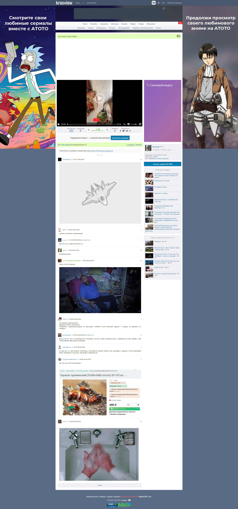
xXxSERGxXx (66, 159)
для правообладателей (129, 496)
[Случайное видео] (158, 3)
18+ (163, 3)
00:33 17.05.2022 (74, 230)
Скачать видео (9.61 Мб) (162, 164)
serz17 (64, 421)
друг (169, 150)
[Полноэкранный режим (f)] (140, 124)
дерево (139, 145)
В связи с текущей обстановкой (165, 274)
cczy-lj (64, 319)
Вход (77, 3)
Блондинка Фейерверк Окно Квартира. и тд (163, 207)
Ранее (100, 485)
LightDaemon (64, 339)
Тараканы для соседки (161, 181)
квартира (165, 158)
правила (102, 496)
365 (71, 130)
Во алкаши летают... (161, 187)
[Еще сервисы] (130, 130)
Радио (133, 24)
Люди (141, 24)
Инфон (124, 500)
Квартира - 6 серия (160, 193)
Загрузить (81, 28)
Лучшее (112, 28)
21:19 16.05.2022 (73, 250)
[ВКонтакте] (126, 130)
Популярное (101, 28)
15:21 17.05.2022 (79, 159)
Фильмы (115, 24)
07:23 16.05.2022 (79, 335)
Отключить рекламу (174, 3)
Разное (155, 157)
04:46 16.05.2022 (85, 359)
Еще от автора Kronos (163, 237)
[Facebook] (120, 130)
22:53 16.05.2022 (76, 240)
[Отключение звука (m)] (128, 124)
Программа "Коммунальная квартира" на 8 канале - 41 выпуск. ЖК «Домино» (167, 213)
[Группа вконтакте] (153, 4)
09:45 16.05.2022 (75, 319)
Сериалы (104, 24)
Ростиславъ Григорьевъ (71, 260)
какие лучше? (159, 267)
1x (124, 124)
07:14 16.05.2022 (79, 347)
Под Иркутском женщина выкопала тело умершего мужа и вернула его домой (166, 175)
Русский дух (66, 335)
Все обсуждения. (65, 145)
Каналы (93, 24)
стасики (159, 158)
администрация (92, 496)
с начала (130, 145)
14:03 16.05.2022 (88, 260)
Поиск (158, 28)
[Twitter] (123, 130)
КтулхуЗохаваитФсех (69, 359)
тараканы (152, 158)
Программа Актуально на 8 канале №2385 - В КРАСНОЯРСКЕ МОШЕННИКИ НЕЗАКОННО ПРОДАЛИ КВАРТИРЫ (162, 228)
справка (109, 496)
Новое (90, 28)
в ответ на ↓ (86, 240)
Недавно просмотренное (143, 28)
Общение (151, 24)
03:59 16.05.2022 (75, 421)
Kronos (155, 146)
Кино (85, 24)
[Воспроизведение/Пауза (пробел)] (58, 124)
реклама (117, 496)
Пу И (64, 250)
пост (164, 150)
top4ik (62, 244)
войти (94, 151)
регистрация (91, 3)
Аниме (124, 24)
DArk (64, 230)
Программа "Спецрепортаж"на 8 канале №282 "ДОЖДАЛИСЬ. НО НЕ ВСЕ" (166, 220)
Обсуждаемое (124, 28)
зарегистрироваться (106, 151)
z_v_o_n (64, 240)
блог (150, 496)
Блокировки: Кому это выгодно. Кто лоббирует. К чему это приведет (166, 255)
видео (157, 150)
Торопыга (157, 241)
